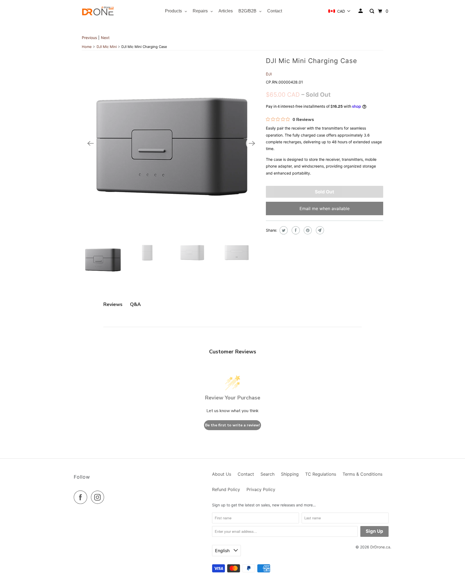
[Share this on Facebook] (295, 230)
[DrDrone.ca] (98, 11)
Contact (246, 474)
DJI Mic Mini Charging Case (311, 61)
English (223, 550)
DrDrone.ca (380, 547)
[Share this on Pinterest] (307, 230)
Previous (89, 37)
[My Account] (361, 11)
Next (105, 37)
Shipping (290, 474)
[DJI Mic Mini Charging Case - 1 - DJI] (171, 143)
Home (87, 46)
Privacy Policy (260, 489)
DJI (269, 74)
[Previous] (90, 143)
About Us (221, 474)
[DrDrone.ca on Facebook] (82, 497)
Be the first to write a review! (232, 425)
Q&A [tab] (135, 304)
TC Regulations (320, 474)
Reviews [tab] (112, 304)
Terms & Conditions (362, 474)
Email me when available (325, 208)
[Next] (252, 143)
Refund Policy (226, 489)
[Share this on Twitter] (283, 230)
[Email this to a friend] (319, 230)
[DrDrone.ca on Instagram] (99, 497)
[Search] (372, 11)
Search (267, 474)
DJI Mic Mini (107, 46)
